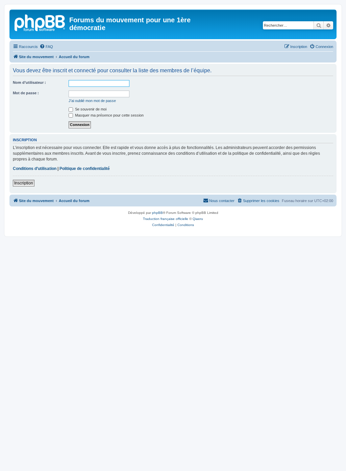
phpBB (157, 213)
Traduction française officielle (165, 219)
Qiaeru (198, 219)
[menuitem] (46, 47)
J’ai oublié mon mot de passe (92, 101)
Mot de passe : (26, 93)
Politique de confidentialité (84, 168)
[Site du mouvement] (40, 22)
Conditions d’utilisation (34, 168)
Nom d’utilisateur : (29, 82)
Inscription (23, 183)
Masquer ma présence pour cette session (109, 115)
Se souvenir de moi (90, 109)
